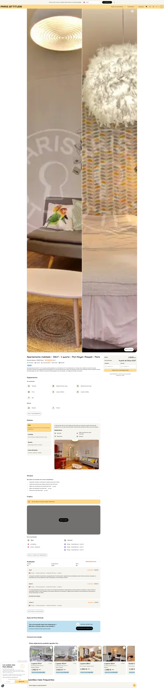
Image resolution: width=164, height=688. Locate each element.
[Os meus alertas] (150, 6)
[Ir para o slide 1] (40, 659)
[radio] (87, 570)
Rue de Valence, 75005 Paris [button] (35, 360)
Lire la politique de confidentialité (10, 677)
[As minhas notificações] (153, 6)
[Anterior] (29, 181)
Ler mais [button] (54, 486)
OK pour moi (21, 681)
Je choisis (8, 681)
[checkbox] (132, 11)
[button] (2, 685)
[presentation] (118, 7)
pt (156, 6)
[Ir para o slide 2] (42, 659)
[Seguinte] (135, 181)
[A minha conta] (161, 6)
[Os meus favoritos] (146, 6)
